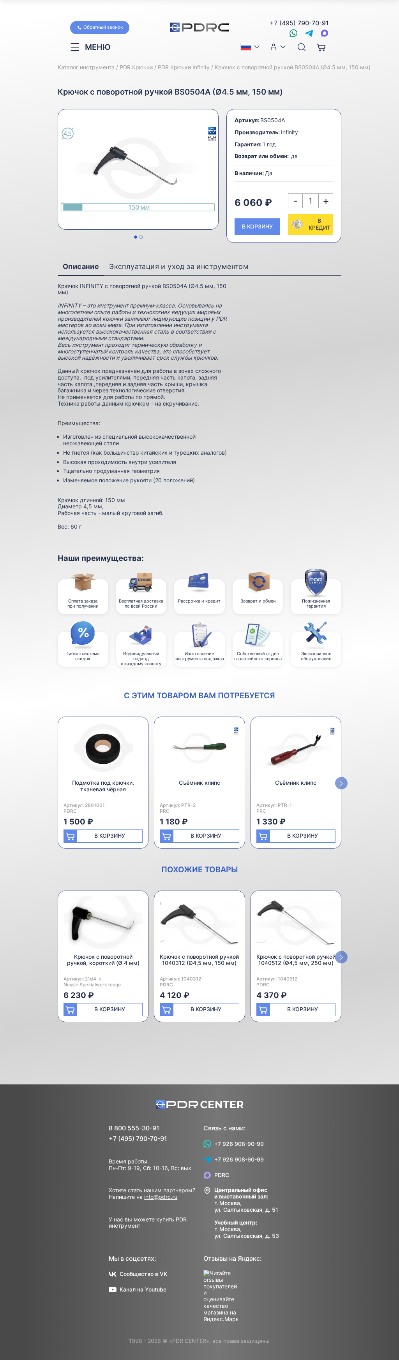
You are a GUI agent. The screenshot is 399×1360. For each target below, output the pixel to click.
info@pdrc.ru (160, 1196)
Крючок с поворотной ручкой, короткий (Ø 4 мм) (103, 959)
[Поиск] (301, 47)
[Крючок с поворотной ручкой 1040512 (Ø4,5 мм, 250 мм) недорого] (295, 925)
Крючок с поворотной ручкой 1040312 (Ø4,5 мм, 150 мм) (199, 959)
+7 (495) (299, 23)
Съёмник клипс (199, 782)
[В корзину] (321, 47)
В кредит (319, 224)
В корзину (257, 226)
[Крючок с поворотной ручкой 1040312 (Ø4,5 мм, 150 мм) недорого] (199, 925)
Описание (81, 266)
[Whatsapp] (293, 33)
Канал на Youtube (143, 1289)
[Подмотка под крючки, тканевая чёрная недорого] (103, 751)
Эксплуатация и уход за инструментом (179, 266)
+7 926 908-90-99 (239, 1143)
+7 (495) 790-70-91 (138, 1138)
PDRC (221, 1175)
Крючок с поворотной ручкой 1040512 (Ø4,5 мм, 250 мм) (295, 959)
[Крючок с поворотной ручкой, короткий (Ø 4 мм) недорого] (103, 925)
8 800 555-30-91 (134, 1128)
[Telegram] (309, 33)
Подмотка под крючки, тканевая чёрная (103, 785)
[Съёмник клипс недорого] (199, 751)
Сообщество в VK (143, 1273)
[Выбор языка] (250, 46)
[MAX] (324, 33)
